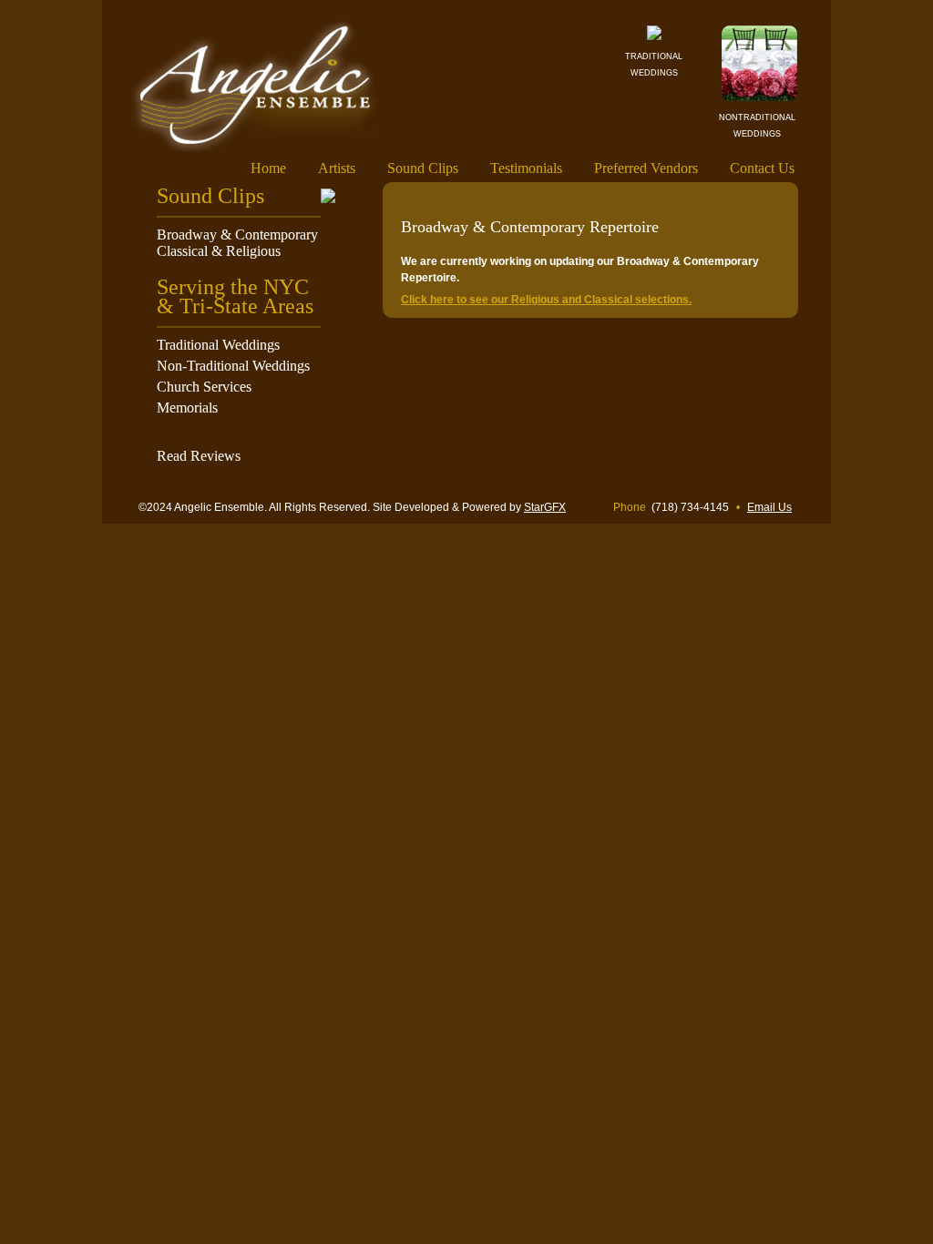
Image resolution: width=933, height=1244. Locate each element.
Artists (336, 168)
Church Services (204, 386)
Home (268, 168)
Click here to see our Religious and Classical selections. (546, 299)
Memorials (187, 407)
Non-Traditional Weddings (233, 365)
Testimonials (526, 168)
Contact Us (762, 168)
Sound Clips (422, 168)
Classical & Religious (219, 251)
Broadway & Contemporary (237, 234)
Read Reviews (199, 456)
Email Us (769, 507)
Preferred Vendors (646, 168)
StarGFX (545, 507)
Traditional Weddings (218, 344)
